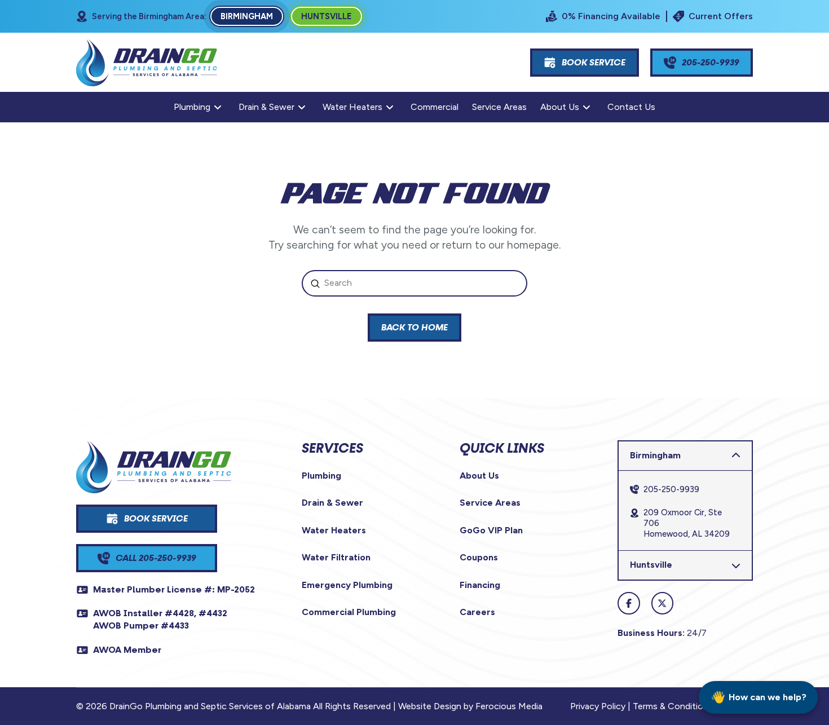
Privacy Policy (597, 706)
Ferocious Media (509, 706)
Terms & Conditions (673, 706)
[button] (685, 456)
